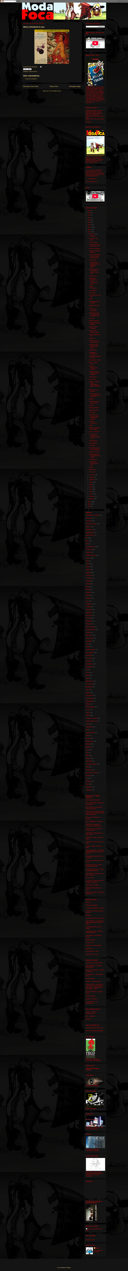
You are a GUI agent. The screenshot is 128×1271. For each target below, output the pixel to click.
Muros (87, 689)
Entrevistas (89, 615)
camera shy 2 (92, 469)
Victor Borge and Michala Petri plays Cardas (95, 455)
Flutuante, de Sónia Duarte (93, 981)
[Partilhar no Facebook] (29, 69)
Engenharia (89, 612)
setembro (92, 479)
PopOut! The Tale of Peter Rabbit (94, 428)
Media (87, 678)
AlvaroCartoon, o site (92, 954)
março (91, 494)
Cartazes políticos (91, 555)
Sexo (87, 749)
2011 (89, 229)
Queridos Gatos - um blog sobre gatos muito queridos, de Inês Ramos (95, 922)
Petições (88, 704)
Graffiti (88, 646)
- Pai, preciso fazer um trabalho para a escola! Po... (95, 395)
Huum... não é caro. (94, 431)
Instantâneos (89, 664)
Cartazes (88, 552)
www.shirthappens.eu (92, 181)
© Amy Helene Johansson (93, 309)
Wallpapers (89, 789)
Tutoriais (88, 775)
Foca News (89, 635)
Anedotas (88, 518)
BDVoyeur (88, 1019)
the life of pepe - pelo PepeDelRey (92, 1002)
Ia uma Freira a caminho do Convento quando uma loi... (94, 436)
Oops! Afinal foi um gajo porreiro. (94, 402)
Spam (87, 755)
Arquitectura (89, 529)
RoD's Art (88, 902)
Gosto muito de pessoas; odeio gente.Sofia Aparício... (94, 417)
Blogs (87, 541)
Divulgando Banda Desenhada (94, 1027)
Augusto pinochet (94, 407)
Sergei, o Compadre (91, 998)
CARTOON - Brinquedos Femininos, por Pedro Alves (93, 825)
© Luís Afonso (93, 290)
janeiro (91, 498)
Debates (88, 589)
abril (90, 491)
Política (88, 715)
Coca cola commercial (93, 422)
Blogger (69, 1267)
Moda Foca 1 (89, 681)
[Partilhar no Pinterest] (31, 69)
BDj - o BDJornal (90, 1016)
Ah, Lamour (92, 472)
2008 (89, 504)
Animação (88, 521)
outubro (91, 477)
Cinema (88, 569)
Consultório (89, 578)
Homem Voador (90, 649)
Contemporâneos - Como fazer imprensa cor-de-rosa (94, 271)
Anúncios (88, 526)
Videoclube (89, 787)
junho (91, 486)
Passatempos (89, 701)
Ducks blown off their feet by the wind (94, 245)
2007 (89, 506)
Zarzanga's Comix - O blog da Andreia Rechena (94, 931)
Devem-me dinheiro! (94, 248)
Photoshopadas (90, 706)
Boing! (90, 299)
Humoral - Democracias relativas (93, 368)
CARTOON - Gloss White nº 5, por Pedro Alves (94, 829)
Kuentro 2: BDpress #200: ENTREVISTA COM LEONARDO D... (94, 384)
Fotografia (89, 641)
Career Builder (93, 443)
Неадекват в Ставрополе (93, 353)
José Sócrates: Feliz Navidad (94, 302)
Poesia (88, 712)
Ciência (88, 566)
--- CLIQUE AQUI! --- (91, 178)
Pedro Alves (89, 948)
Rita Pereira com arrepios (93, 390)
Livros (87, 672)
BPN (87, 543)
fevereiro (92, 496)
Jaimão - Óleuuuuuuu (93, 287)
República (88, 747)
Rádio (87, 735)
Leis (87, 669)
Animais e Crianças (91, 523)
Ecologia (88, 606)
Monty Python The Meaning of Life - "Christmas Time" (94, 314)
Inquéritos (88, 661)
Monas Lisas (89, 684)
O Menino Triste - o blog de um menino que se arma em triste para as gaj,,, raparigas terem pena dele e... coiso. (94, 986)
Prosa (87, 724)
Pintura (88, 709)
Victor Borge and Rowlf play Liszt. (94, 341)
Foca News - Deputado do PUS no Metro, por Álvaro (94, 881)
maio (90, 489)
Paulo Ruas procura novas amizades (94, 448)
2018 (89, 213)
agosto (91, 482)
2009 (89, 501)
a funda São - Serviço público (94, 962)
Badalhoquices (90, 532)
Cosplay (88, 581)
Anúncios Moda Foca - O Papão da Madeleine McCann (95, 869)
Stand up (88, 758)
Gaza (87, 644)
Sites (87, 752)
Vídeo (87, 784)
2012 (89, 227)
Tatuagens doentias (91, 764)
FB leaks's (89, 624)
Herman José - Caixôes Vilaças (94, 331)
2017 (89, 215)
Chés (87, 561)
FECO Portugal (90, 626)
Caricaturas (89, 549)
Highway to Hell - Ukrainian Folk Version (93, 346)
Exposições (89, 621)
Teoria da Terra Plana (92, 772)
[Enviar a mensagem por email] (24, 69)
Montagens (89, 687)
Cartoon (88, 558)
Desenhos (89, 592)
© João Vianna (93, 377)
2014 (89, 222)
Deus (87, 601)
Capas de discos (33, 71)
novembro (92, 475)
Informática (89, 658)
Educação (88, 609)
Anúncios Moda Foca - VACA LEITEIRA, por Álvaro (94, 865)
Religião (88, 744)
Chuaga (88, 915)
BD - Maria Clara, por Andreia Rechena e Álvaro (94, 807)
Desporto (88, 598)
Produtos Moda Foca (92, 721)
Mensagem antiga (74, 86)
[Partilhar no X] (27, 69)
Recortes (88, 738)
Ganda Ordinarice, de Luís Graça (95, 918)
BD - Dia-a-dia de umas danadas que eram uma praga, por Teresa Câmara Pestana (95, 813)
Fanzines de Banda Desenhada (94, 1030)
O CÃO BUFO (93, 350)
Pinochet (91, 399)
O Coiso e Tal (89, 942)
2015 (89, 220)
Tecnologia (89, 769)
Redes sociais (90, 741)
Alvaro (30, 66)
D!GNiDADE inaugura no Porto (95, 356)
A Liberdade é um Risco (92, 515)
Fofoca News (89, 638)
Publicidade (89, 727)
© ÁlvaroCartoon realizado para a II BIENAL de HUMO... (94, 264)
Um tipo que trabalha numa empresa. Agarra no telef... (95, 256)
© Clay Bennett (93, 440)
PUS (87, 729)
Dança (88, 586)
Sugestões (89, 761)
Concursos (89, 575)
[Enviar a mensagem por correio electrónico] (41, 66)
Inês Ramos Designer (92, 905)
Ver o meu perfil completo (98, 1251)
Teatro (87, 767)
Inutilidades (89, 666)
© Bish (91, 425)
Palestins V (92, 338)
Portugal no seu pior (91, 718)
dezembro (92, 234)
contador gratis (90, 1239)
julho (90, 484)
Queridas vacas (90, 732)
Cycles (91, 467)
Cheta (87, 563)
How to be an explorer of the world (93, 463)
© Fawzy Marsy (93, 242)
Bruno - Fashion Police (93, 363)
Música (88, 692)
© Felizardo (92, 236)
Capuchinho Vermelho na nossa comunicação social (93, 281)
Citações (88, 572)
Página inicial (54, 86)
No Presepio (89, 695)
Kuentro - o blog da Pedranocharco (91, 1012)
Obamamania (89, 698)
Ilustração (88, 655)
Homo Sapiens (90, 652)
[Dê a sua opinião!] (26, 69)
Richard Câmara (90, 996)
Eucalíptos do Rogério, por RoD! (95, 908)
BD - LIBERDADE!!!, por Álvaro (94, 821)
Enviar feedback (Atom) (55, 91)
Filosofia (88, 632)
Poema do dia (93, 276)
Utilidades (88, 781)
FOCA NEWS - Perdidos (92, 885)
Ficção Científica (90, 629)
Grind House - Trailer (95, 360)
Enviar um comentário (30, 78)
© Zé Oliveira (92, 260)
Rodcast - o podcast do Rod (93, 945)
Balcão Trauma (90, 535)
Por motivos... (93, 379)
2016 (89, 217)
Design (88, 595)
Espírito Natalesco (94, 320)
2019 (89, 210)
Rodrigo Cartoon (90, 939)
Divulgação (89, 603)
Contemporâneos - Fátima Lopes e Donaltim (94, 373)
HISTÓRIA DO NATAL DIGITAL (95, 323)
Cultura (88, 584)
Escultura (88, 618)
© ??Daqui (92, 412)
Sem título (92, 318)
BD (87, 538)
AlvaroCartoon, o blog (92, 951)
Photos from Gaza (94, 451)
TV (87, 778)
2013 (89, 224)
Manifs (88, 675)
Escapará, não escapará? (93, 327)
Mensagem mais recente (30, 86)
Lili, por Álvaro (90, 877)
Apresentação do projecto (93, 800)
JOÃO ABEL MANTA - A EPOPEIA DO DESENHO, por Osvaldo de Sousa (95, 852)
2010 (89, 232)
